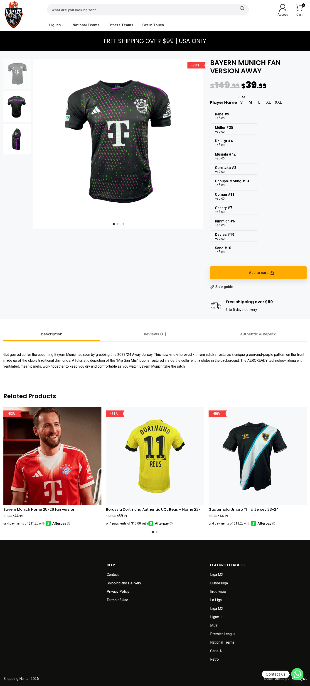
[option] (114, 224)
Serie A (216, 651)
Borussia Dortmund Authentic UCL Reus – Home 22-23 (153, 512)
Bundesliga (219, 583)
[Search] (148, 8)
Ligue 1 (216, 617)
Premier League (223, 634)
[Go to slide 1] (153, 532)
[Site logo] (13, 14)
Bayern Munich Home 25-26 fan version (39, 509)
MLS (214, 625)
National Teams (222, 642)
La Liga (216, 600)
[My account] (283, 9)
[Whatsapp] (297, 674)
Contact (113, 574)
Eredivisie (218, 591)
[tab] (51, 334)
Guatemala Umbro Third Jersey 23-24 (244, 509)
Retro (214, 659)
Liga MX (216, 574)
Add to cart (258, 273)
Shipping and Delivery (124, 583)
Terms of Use (117, 600)
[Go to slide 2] (157, 532)
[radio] (241, 102)
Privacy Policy (118, 591)
